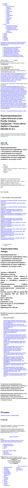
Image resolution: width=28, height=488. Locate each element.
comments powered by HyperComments (10, 415)
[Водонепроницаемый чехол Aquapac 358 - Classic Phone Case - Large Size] (14, 230)
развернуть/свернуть (14, 432)
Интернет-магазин (7, 444)
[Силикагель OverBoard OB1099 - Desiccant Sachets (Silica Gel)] (14, 208)
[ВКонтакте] (1, 143)
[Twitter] (3, 143)
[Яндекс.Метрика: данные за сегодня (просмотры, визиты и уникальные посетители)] (22, 466)
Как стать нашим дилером (9, 450)
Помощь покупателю (8, 445)
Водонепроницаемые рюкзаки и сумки (16, 110)
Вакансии (5, 451)
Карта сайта (6, 453)
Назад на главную (14, 436)
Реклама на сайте (7, 454)
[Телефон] (4, 61)
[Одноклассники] (4, 143)
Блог (4, 448)
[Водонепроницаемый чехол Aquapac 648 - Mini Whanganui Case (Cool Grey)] (14, 239)
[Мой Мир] (6, 143)
